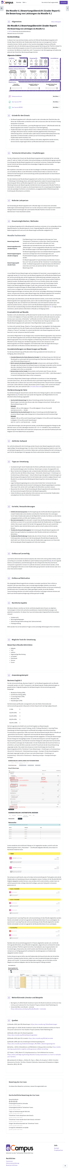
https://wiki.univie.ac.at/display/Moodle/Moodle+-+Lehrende (28, 1009)
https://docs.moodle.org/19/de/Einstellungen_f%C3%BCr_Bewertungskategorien (31, 1044)
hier (50, 307)
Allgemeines (17, 22)
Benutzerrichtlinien (12, 1165)
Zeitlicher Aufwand (19, 441)
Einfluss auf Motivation (21, 578)
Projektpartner (58, 1150)
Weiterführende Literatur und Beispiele (27, 998)
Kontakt (56, 1148)
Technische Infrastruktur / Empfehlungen (28, 153)
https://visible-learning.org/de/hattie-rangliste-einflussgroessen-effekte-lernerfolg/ (34, 1048)
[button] (8, 21)
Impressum (9, 1161)
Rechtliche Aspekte (19, 603)
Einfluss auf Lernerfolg (21, 554)
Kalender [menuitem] (18, 2)
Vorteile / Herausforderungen (23, 506)
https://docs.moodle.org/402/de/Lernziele (40, 1038)
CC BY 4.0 (9, 31)
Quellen (15, 1020)
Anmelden (64, 2)
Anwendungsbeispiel (20, 675)
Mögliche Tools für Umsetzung (24, 640)
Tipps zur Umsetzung (20, 462)
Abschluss (56, 96)
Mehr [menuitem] (24, 2)
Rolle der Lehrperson (20, 200)
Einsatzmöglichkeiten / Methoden (25, 221)
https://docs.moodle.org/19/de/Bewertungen (44, 1024)
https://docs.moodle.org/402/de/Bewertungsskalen (22, 1035)
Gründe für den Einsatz (21, 115)
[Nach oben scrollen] (65, 1166)
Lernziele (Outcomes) (36, 387)
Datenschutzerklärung (12, 1163)
